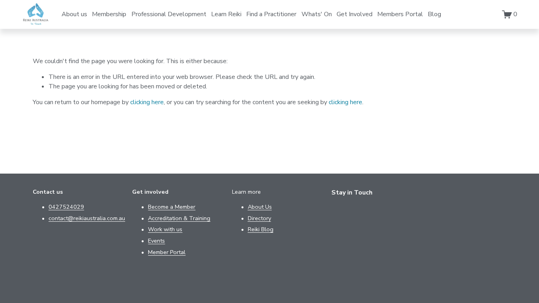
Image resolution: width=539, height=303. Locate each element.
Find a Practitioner (271, 14)
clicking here (147, 102)
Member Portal (166, 252)
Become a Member (171, 207)
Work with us (165, 229)
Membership (109, 14)
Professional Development (168, 14)
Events (156, 241)
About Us (260, 207)
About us (74, 14)
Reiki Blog (260, 229)
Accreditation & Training (179, 218)
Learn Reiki (226, 14)
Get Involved (354, 14)
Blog (434, 14)
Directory (259, 218)
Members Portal (400, 14)
